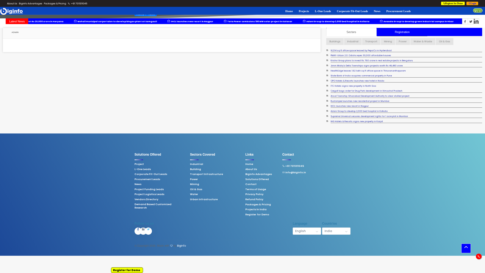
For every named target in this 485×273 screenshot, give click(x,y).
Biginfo (181, 246)
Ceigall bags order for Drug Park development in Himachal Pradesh (366, 82)
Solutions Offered (257, 179)
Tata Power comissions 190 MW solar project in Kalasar (219, 21)
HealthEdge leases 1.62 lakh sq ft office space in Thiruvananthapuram (368, 62)
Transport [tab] (371, 41)
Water (194, 194)
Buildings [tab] (334, 41)
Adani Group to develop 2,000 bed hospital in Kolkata (297, 21)
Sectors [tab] (351, 32)
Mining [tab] (388, 41)
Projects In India (256, 209)
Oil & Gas (196, 189)
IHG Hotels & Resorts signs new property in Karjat (357, 112)
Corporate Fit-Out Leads (352, 11)
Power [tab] (403, 41)
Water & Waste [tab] (423, 41)
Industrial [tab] (352, 41)
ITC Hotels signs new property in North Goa (353, 77)
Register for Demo (126, 270)
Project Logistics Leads (149, 194)
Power (194, 179)
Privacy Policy (254, 194)
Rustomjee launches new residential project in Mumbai (360, 92)
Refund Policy (254, 199)
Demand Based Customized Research (153, 206)
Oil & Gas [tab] (444, 41)
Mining (194, 184)
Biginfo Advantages (30, 3)
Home (289, 11)
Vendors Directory (146, 199)
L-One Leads (323, 11)
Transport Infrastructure (206, 174)
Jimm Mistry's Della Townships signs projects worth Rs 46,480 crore (367, 57)
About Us (12, 3)
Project (139, 164)
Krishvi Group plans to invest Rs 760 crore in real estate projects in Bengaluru (372, 52)
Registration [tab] (402, 32)
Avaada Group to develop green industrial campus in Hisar (377, 21)
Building (195, 169)
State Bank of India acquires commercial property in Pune (361, 67)
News (377, 11)
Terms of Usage (255, 189)
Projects (304, 11)
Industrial (196, 164)
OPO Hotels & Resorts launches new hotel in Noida (357, 72)
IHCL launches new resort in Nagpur (151, 21)
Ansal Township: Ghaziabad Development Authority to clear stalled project (370, 87)
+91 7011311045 (78, 3)
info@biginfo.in (295, 172)
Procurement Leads (398, 11)
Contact (251, 184)
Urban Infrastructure (204, 199)
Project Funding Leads (149, 189)
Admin (15, 32)
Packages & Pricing (55, 3)
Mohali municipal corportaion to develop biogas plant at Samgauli (76, 21)
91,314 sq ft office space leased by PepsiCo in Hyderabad (361, 118)
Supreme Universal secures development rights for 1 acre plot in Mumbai (369, 108)
